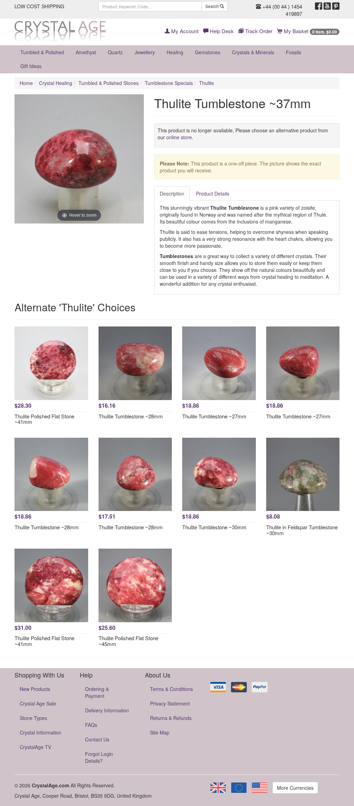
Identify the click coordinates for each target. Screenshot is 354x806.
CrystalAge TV (35, 746)
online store (179, 137)
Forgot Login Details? (99, 757)
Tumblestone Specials (169, 82)
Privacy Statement (170, 703)
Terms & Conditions (171, 688)
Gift (30, 66)
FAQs (91, 724)
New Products (35, 688)
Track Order (258, 31)
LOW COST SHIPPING (39, 6)
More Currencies (295, 787)
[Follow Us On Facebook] (318, 6)
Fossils (293, 52)
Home (26, 82)
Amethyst (86, 52)
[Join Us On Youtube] (327, 6)
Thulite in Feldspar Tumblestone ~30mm (302, 530)
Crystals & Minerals (253, 52)
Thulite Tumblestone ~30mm (214, 527)
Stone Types (33, 717)
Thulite (206, 82)
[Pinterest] (335, 6)
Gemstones (207, 52)
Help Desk (221, 31)
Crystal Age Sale (38, 703)
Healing (175, 52)
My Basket (309, 31)
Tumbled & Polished (42, 52)
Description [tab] (172, 193)
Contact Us (97, 739)
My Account (184, 31)
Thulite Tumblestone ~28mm (131, 416)
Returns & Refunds (171, 717)
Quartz (115, 52)
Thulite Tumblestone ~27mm (214, 416)
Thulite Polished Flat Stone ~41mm (44, 419)
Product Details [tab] (212, 193)
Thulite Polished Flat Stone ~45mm (128, 640)
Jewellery (144, 52)
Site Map (159, 732)
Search (212, 6)
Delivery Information (107, 710)
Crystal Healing (55, 82)
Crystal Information (40, 732)
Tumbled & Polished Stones (108, 82)
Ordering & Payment (97, 692)
